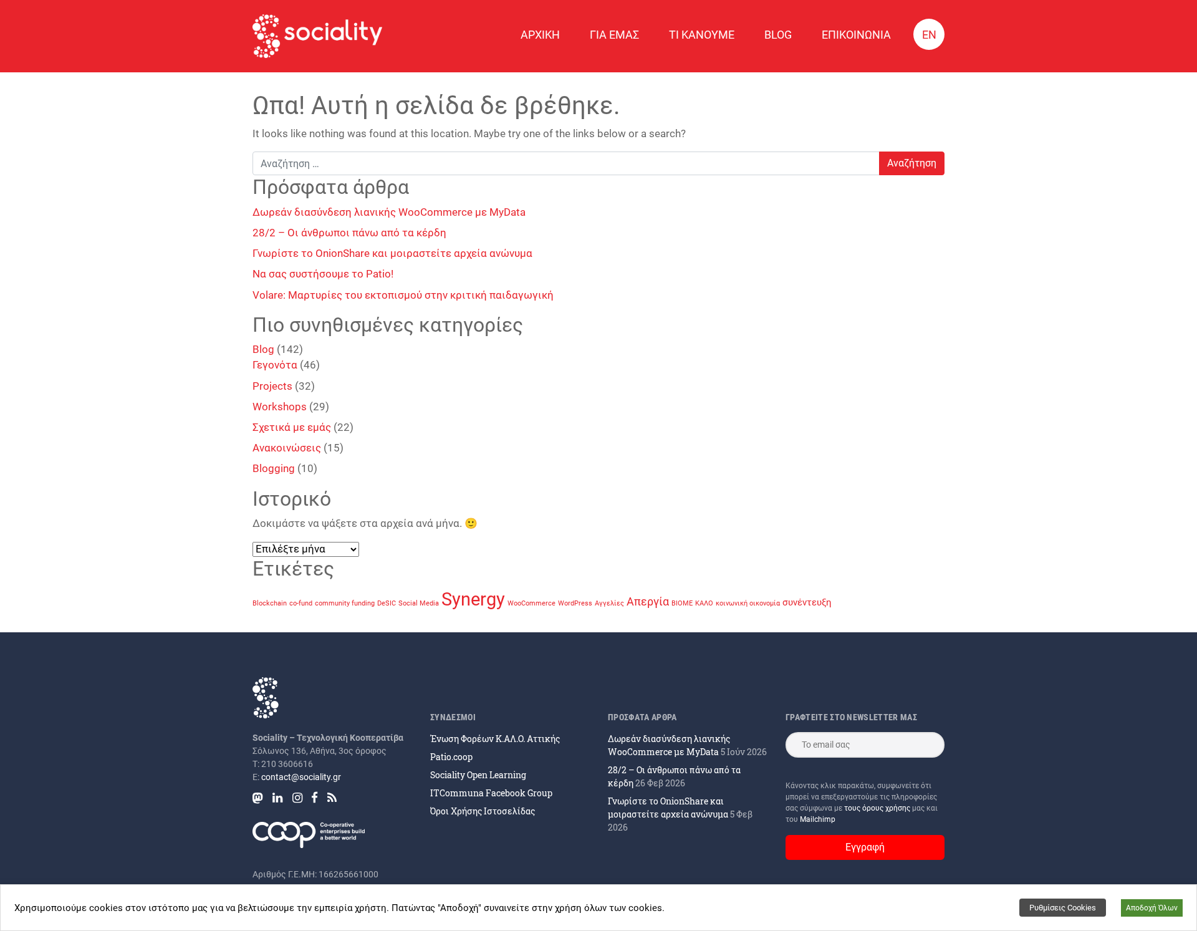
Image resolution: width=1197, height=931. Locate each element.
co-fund (300, 603)
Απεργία (648, 601)
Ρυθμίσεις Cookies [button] (1062, 907)
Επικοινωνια (856, 34)
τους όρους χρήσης (878, 808)
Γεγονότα (274, 365)
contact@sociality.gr (301, 777)
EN (929, 34)
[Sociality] (317, 36)
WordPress (575, 603)
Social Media (418, 603)
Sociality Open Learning (478, 775)
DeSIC (386, 603)
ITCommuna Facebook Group (491, 793)
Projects (272, 386)
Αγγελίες (609, 603)
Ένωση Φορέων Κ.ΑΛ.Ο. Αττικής (495, 739)
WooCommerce (531, 603)
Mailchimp (817, 819)
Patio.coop (451, 757)
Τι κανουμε (701, 34)
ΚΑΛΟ (704, 603)
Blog (778, 34)
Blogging (273, 468)
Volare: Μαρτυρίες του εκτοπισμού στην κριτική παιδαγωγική (403, 295)
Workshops (279, 406)
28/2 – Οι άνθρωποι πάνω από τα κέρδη (349, 232)
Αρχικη (540, 34)
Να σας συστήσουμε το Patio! (322, 274)
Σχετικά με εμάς (291, 427)
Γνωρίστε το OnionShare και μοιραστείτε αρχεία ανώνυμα (392, 253)
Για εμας (614, 34)
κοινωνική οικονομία (748, 603)
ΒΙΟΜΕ (682, 603)
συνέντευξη (807, 602)
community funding (345, 603)
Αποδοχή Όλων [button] (1152, 908)
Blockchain (269, 603)
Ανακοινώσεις (286, 447)
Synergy (473, 599)
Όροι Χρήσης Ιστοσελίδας (482, 811)
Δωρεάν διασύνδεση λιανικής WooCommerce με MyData (389, 212)
